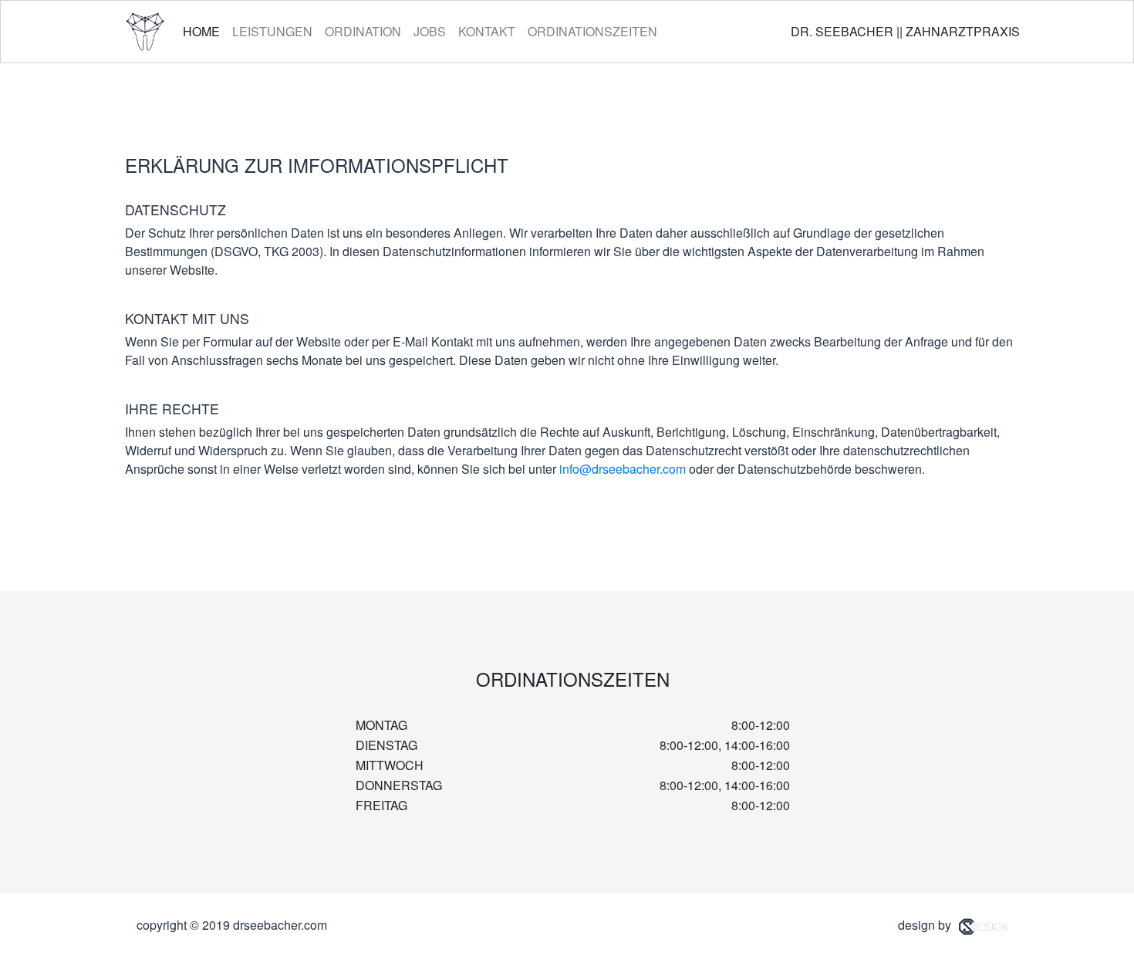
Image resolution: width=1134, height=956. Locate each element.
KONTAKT (486, 31)
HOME (204, 31)
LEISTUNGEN (272, 31)
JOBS (429, 31)
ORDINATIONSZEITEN (592, 31)
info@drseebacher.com (622, 469)
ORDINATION (363, 31)
